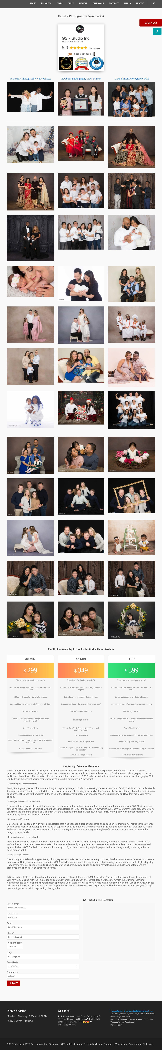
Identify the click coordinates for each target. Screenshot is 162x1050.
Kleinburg (142, 1014)
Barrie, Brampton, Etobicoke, (126, 1014)
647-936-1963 (76, 1022)
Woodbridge (129, 1022)
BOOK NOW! (151, 22)
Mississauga (115, 1017)
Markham (150, 1014)
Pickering (123, 1019)
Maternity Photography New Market (30, 78)
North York (114, 1019)
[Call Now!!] (157, 31)
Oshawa (131, 1019)
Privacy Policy (116, 1025)
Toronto (150, 1019)
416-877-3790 (94, 1019)
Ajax (112, 1014)
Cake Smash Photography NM (132, 78)
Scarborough (141, 1019)
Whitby (121, 1022)
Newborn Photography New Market (81, 78)
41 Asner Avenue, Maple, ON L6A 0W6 (75, 1016)
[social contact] (151, 3)
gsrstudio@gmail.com (67, 1025)
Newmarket (126, 1017)
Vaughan (114, 1022)
